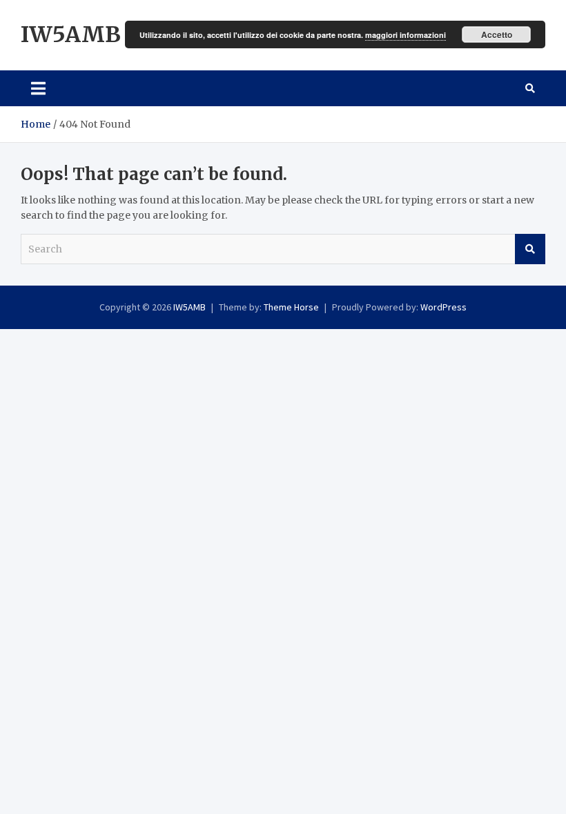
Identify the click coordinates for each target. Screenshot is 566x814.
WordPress (443, 307)
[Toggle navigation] (38, 88)
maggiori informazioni (405, 35)
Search (530, 249)
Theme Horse (291, 307)
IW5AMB (71, 34)
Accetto (496, 34)
